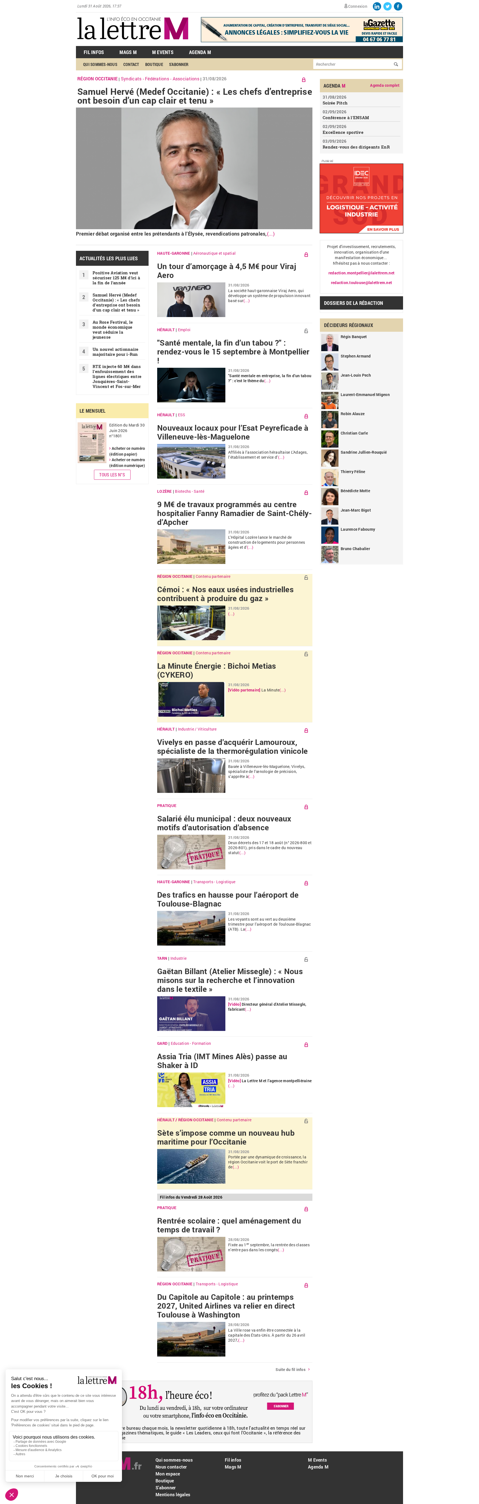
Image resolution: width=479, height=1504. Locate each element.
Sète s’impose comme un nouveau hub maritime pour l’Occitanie (226, 1137)
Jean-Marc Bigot (356, 510)
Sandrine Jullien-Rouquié (364, 452)
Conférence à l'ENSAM (346, 117)
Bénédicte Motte (355, 490)
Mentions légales (173, 1494)
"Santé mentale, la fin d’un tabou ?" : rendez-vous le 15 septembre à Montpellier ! (233, 351)
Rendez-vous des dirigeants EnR (356, 146)
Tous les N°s (112, 474)
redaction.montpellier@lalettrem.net (361, 272)
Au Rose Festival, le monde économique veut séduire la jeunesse (113, 329)
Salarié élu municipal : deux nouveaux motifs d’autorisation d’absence (224, 823)
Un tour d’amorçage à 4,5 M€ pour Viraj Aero (226, 271)
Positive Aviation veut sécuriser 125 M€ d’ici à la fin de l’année (116, 277)
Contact (131, 64)
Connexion (357, 6)
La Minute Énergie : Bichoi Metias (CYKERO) (216, 670)
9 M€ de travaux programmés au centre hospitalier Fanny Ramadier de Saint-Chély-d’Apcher (234, 513)
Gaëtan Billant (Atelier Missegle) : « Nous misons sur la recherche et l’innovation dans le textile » (230, 980)
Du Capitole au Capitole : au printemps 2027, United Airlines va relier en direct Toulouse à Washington (226, 1306)
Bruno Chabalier (355, 548)
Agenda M (200, 52)
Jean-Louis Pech (356, 375)
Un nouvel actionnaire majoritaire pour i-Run (115, 352)
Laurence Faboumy (358, 529)
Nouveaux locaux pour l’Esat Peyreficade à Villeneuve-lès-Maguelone (233, 432)
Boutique (154, 64)
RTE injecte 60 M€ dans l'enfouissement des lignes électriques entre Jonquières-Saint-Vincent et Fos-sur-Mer (117, 376)
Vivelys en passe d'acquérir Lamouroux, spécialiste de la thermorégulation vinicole (232, 746)
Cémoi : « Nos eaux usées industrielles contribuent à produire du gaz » (225, 594)
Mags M (128, 52)
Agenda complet (384, 85)
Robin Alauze (353, 413)
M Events (163, 52)
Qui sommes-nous (100, 64)
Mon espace (168, 1474)
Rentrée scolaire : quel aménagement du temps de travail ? (229, 1225)
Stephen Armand (356, 356)
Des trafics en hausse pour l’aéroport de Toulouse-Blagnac (228, 899)
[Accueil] (132, 43)
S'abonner (178, 64)
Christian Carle (354, 433)
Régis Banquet (354, 336)
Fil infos (233, 1460)
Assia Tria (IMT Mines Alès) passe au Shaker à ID (222, 1061)
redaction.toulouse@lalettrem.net (361, 282)
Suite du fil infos (290, 1369)
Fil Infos (94, 52)
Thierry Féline (353, 471)
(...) (271, 234)
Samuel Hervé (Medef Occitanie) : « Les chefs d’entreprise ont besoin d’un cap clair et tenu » (194, 96)
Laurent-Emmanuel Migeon (365, 394)
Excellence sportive (343, 132)
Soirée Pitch (335, 102)
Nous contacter (171, 1467)
